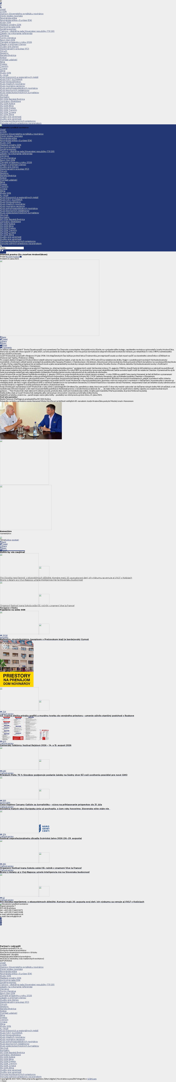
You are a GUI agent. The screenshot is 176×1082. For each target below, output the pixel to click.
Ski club (4, 95)
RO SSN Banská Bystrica (12, 99)
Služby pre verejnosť (10, 116)
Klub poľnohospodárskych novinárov (19, 88)
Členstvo (4, 35)
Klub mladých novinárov (12, 84)
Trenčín (4, 66)
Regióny (4, 53)
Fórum (3, 51)
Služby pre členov (9, 46)
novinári (15, 540)
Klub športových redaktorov (14, 90)
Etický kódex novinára (11, 16)
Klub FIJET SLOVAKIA (11, 79)
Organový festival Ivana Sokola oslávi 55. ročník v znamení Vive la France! (37, 605)
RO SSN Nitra (7, 106)
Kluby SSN (5, 22)
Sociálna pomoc (8, 29)
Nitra (2, 62)
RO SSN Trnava (8, 112)
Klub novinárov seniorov (12, 86)
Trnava (3, 68)
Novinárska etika (8, 18)
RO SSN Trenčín (8, 110)
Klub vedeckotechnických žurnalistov (19, 92)
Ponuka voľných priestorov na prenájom (20, 123)
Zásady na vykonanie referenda (16, 33)
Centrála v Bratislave (10, 101)
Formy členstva (8, 38)
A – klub (4, 75)
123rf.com (92, 1078)
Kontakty (4, 97)
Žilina (2, 70)
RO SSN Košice (7, 103)
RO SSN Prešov (8, 108)
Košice (3, 57)
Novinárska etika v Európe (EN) (16, 20)
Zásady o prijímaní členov (13, 44)
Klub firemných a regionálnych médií (19, 77)
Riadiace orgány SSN (10, 24)
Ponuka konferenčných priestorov (18, 121)
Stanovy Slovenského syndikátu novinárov (22, 14)
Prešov (3, 64)
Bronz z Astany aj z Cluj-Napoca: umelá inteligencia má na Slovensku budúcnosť (41, 580)
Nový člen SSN (7, 40)
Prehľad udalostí (8, 60)
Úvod (3, 9)
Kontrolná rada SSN (10, 27)
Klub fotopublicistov (10, 81)
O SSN (3, 11)
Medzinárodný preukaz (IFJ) (14, 49)
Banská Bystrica (8, 55)
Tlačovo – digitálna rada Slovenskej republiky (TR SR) (27, 31)
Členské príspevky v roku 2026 (16, 42)
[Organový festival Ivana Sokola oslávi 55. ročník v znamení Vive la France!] (24, 603)
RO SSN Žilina (7, 114)
